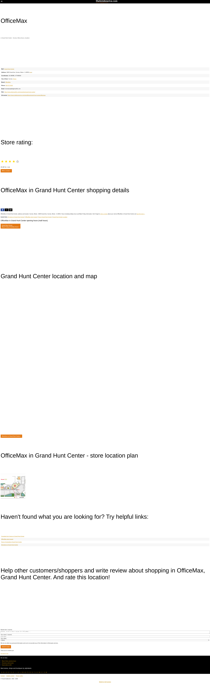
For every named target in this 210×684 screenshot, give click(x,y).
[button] (2, 209)
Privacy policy (19, 675)
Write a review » (6, 170)
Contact (3, 675)
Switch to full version (105, 682)
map (31, 72)
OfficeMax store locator (31, 217)
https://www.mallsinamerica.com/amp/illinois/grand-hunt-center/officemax (27, 95)
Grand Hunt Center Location (60, 217)
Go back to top (4, 653)
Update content (10, 675)
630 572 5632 (9, 85)
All (46, 672)
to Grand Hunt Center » (11, 436)
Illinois (14, 79)
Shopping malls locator (8, 663)
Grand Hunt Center (9, 69)
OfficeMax (8, 82)
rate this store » (141, 214)
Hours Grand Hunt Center (45, 217)
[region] (105, 53)
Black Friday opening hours (9, 661)
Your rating (3, 638)
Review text (6, 629)
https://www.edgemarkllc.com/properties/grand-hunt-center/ (19, 92)
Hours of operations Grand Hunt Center (11, 542)
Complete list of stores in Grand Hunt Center (12, 536)
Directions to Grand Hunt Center (9, 544)
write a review (103, 214)
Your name (6, 634)
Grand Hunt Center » (10, 226)
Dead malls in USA (7, 664)
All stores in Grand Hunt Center (16, 217)
